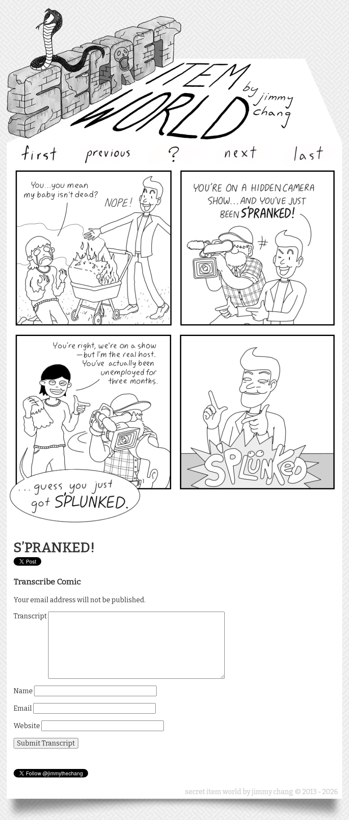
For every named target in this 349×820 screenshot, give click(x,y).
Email (23, 708)
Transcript (30, 616)
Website (27, 726)
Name (23, 691)
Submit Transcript (46, 743)
